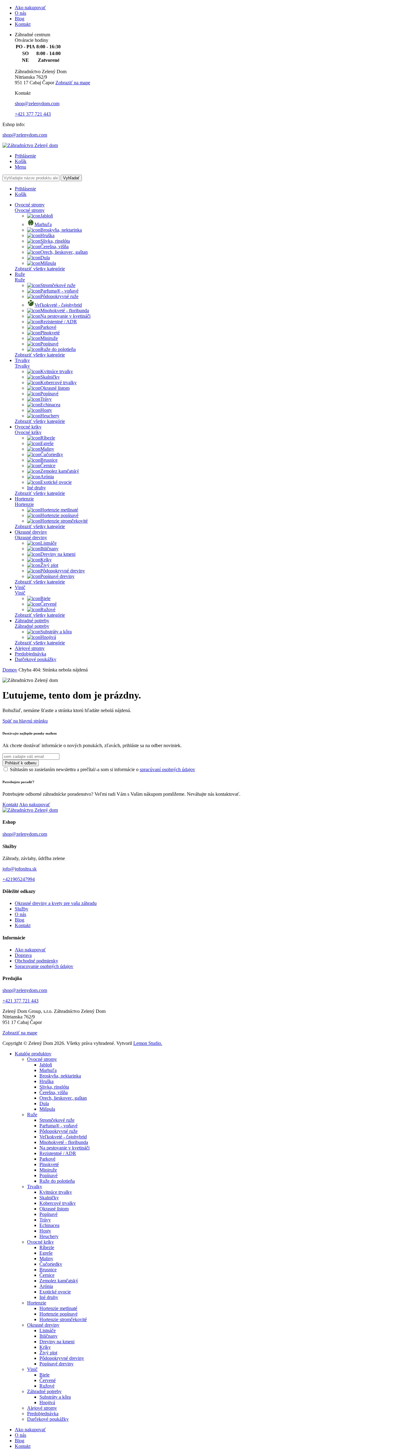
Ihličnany (49, 548)
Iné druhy (36, 487)
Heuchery (49, 415)
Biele (45, 598)
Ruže (20, 274)
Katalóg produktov (33, 1053)
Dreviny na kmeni (57, 554)
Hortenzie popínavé (59, 515)
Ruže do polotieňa (58, 349)
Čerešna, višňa (54, 246)
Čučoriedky (51, 454)
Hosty (46, 410)
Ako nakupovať (30, 7)
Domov (9, 669)
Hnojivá (48, 637)
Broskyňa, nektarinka (61, 230)
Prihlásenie (25, 155)
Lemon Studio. (147, 1043)
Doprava (23, 955)
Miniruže (49, 338)
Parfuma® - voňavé (59, 290)
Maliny (47, 449)
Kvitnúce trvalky (56, 371)
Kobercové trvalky (58, 382)
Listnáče (48, 543)
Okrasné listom (55, 388)
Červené (48, 604)
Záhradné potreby (32, 620)
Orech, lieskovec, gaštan (64, 252)
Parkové (48, 327)
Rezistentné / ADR (58, 321)
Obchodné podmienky (36, 960)
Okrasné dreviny (31, 532)
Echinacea (50, 404)
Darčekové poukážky (35, 659)
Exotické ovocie (56, 482)
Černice (47, 465)
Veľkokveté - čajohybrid (58, 305)
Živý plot (49, 565)
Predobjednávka (30, 653)
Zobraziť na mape (72, 82)
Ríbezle (47, 437)
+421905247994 (18, 879)
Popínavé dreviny (57, 576)
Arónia (47, 476)
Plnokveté (50, 332)
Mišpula (48, 263)
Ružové (47, 609)
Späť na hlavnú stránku (25, 720)
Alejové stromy (30, 648)
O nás (20, 13)
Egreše (47, 443)
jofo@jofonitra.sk (19, 868)
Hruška (47, 235)
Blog (19, 18)
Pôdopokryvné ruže (59, 296)
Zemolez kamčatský (59, 471)
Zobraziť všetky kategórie (40, 268)
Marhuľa (43, 224)
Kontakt (22, 24)
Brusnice (49, 460)
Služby (21, 908)
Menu (20, 166)
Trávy (46, 399)
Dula (45, 257)
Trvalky (22, 360)
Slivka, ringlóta (55, 241)
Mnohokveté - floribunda (64, 310)
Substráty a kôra (56, 631)
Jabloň (46, 215)
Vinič (20, 587)
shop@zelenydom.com (37, 103)
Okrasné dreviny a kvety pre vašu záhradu (56, 903)
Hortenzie (24, 498)
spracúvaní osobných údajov (167, 769)
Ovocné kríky (28, 426)
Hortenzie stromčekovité (64, 521)
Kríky (46, 559)
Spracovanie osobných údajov (44, 966)
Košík (20, 161)
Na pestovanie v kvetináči (65, 316)
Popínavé (49, 343)
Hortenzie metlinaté (59, 509)
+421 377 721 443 (33, 114)
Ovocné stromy (30, 204)
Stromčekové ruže (57, 285)
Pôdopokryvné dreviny (62, 570)
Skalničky (50, 377)
